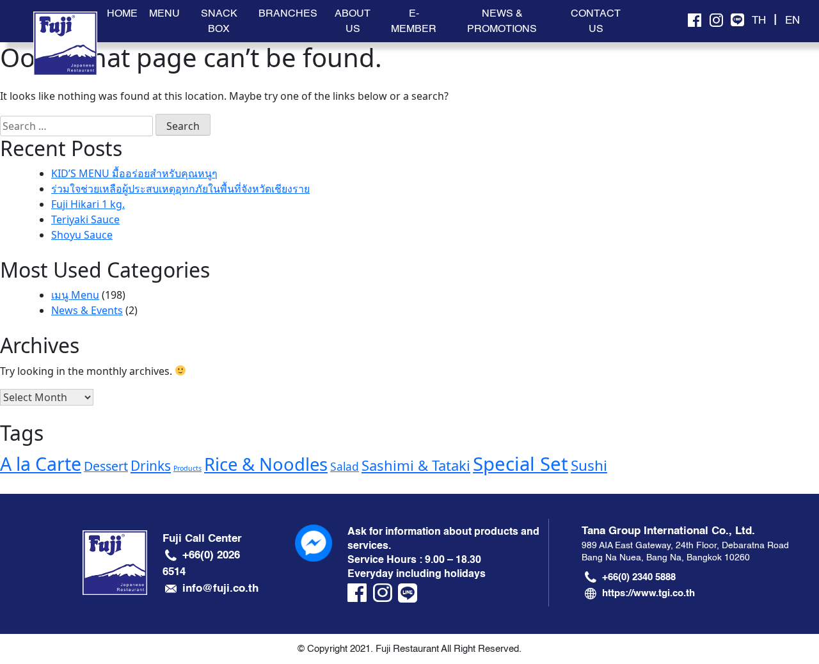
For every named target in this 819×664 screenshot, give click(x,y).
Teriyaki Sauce (85, 219)
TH (759, 21)
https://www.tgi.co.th (648, 593)
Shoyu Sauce (82, 235)
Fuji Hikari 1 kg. (88, 204)
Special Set (520, 464)
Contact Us (596, 21)
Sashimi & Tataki (416, 465)
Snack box (219, 21)
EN (792, 21)
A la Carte (40, 464)
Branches (287, 13)
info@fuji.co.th (220, 588)
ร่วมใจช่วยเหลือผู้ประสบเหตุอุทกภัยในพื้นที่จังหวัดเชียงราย (180, 189)
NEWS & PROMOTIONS (502, 21)
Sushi (589, 465)
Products (187, 468)
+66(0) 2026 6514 (202, 563)
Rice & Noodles (266, 464)
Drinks (151, 466)
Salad (344, 466)
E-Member (413, 21)
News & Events (87, 310)
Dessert (106, 466)
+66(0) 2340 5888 (639, 577)
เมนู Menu (75, 295)
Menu (164, 13)
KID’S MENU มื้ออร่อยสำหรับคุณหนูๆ (134, 173)
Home (122, 13)
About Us (352, 21)
